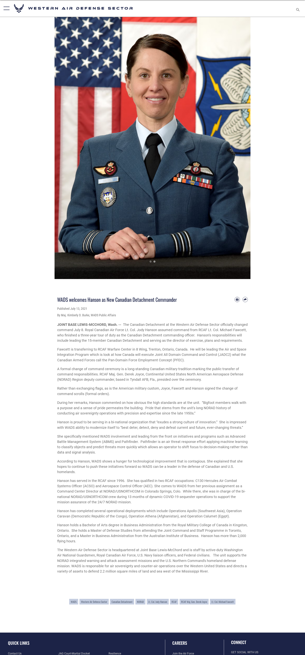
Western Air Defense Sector (94, 602)
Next (240, 148)
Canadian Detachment (122, 602)
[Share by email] (245, 299)
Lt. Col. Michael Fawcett (222, 602)
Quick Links (18, 643)
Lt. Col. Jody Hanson (157, 602)
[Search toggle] (298, 8)
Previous (64, 148)
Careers (179, 643)
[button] (5, 8)
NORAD (140, 602)
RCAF (174, 602)
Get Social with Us (244, 652)
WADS (74, 602)
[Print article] (237, 299)
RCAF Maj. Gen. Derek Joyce (194, 602)
